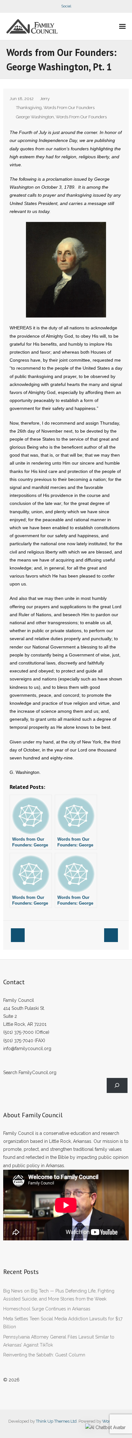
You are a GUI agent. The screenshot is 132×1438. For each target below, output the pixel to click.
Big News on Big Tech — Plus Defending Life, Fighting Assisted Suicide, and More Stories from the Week (58, 1294)
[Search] (117, 1085)
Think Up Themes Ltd (56, 1421)
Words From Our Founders (69, 107)
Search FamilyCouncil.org (29, 1072)
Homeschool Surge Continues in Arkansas (46, 1308)
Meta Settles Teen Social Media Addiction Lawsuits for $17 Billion (62, 1322)
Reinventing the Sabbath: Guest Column (44, 1354)
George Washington (35, 116)
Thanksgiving (29, 107)
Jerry (45, 98)
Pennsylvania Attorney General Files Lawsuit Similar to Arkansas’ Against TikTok (58, 1341)
